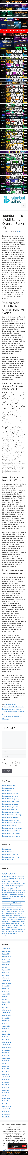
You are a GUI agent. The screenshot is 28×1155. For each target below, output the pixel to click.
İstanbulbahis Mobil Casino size (14, 707)
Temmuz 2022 (6, 1045)
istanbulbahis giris (16, 879)
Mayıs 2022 (6, 1050)
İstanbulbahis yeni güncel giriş (14, 931)
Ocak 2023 (5, 1029)
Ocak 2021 (5, 1093)
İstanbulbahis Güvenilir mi (10, 854)
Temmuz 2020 (6, 1109)
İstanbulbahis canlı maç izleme (18, 898)
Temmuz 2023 (6, 1012)
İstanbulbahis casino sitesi (7, 903)
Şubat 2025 (6, 962)
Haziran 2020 (6, 1111)
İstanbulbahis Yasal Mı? (12, 927)
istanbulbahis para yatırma (15, 886)
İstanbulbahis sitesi (13, 919)
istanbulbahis (9, 873)
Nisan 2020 (6, 1117)
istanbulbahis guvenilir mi (11, 881)
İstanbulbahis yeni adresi (9, 929)
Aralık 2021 (5, 1063)
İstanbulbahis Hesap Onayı (10, 799)
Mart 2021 (5, 1087)
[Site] (14, 51)
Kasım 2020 (6, 1098)
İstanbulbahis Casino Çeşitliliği (11, 815)
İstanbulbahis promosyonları (13, 917)
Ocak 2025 (5, 964)
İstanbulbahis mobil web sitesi (11, 709)
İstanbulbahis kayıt (19, 913)
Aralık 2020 (5, 1095)
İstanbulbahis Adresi (8, 785)
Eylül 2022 (5, 1039)
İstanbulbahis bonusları (16, 894)
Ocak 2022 (5, 1061)
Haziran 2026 (6, 951)
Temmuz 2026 (6, 948)
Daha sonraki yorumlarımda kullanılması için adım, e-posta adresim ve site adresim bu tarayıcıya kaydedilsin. (13, 763)
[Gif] (14, 83)
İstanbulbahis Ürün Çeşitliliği (11, 833)
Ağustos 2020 (6, 1106)
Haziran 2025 (6, 956)
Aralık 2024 (5, 967)
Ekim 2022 (5, 1037)
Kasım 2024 (6, 970)
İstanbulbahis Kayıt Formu (10, 796)
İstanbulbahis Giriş (10, 704)
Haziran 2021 (6, 1079)
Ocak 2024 (5, 996)
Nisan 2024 (6, 988)
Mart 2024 (5, 991)
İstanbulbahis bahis (11, 892)
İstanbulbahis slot (21, 919)
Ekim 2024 (5, 972)
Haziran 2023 (6, 1015)
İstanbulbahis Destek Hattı (10, 820)
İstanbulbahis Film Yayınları (10, 817)
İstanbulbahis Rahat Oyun (10, 804)
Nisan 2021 (5, 1085)
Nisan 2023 (6, 1021)
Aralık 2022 (5, 1031)
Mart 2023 (5, 1023)
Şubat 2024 (6, 994)
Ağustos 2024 (6, 978)
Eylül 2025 (5, 954)
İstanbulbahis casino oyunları (18, 901)
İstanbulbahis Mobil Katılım (10, 812)
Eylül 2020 (5, 1103)
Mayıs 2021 (5, 1082)
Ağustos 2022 (6, 1042)
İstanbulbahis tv (11, 925)
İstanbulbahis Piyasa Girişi (10, 807)
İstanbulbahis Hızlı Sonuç (10, 793)
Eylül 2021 (5, 1071)
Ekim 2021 (5, 1069)
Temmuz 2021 (6, 1077)
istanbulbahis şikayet (9, 890)
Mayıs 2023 (6, 1018)
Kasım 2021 (6, 1066)
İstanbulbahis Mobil (8, 915)
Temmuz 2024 (6, 980)
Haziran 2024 (6, 983)
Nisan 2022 (5, 1053)
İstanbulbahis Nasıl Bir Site (10, 857)
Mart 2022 (5, 1055)
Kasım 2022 (6, 1034)
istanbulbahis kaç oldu (7, 883)
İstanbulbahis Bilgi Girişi (9, 809)
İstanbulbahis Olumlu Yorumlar (11, 823)
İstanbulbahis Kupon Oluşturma (12, 828)
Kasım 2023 (6, 1002)
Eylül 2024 (5, 975)
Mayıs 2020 (6, 1114)
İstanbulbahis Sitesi (8, 860)
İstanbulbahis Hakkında (8, 913)
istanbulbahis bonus (9, 876)
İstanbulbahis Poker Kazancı (11, 836)
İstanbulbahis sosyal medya (9, 921)
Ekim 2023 (5, 1004)
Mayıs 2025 (6, 959)
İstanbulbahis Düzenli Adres (11, 831)
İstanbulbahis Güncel (11, 907)
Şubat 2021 (5, 1090)
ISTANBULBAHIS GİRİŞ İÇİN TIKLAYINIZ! (14, 30)
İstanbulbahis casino (6, 901)
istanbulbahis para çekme (10, 888)
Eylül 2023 (5, 1007)
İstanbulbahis (6, 791)
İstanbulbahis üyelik (8, 933)
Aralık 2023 (5, 999)
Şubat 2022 (6, 1058)
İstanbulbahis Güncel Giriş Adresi (15, 911)
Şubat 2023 (6, 1026)
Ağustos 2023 (6, 1010)
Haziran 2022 (6, 1047)
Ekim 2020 (5, 1101)
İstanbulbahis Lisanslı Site (10, 801)
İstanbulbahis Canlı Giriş (10, 825)
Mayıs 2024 (6, 986)
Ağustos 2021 (6, 1074)
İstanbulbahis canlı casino (9, 896)
